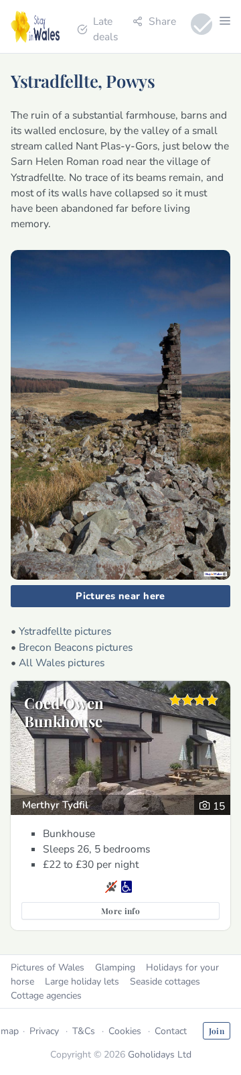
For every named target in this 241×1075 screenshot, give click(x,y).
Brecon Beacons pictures (76, 647)
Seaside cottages (165, 981)
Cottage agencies (46, 995)
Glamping (115, 967)
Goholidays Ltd (159, 1054)
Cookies (124, 1031)
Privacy (44, 1031)
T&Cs (83, 1031)
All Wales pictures (61, 662)
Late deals (105, 29)
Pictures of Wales (47, 967)
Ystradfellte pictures (65, 631)
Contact (171, 1031)
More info (120, 910)
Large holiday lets (82, 981)
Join (216, 1030)
